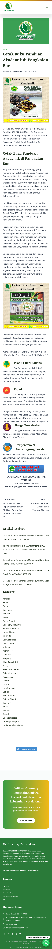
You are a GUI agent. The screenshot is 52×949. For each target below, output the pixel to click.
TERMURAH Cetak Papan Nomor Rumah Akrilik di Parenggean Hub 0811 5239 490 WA (13, 508)
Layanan (6, 886)
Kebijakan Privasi (36, 947)
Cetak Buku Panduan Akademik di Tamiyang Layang (39, 504)
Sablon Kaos (9, 695)
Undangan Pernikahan (13, 725)
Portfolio (6, 890)
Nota (5, 665)
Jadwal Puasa (9, 639)
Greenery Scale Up (12, 624)
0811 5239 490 (11, 924)
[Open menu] (47, 7)
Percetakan (8, 677)
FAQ (4, 899)
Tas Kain (7, 710)
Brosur (6, 602)
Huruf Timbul (9, 632)
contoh (6, 613)
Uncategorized (10, 717)
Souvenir (7, 703)
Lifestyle (7, 654)
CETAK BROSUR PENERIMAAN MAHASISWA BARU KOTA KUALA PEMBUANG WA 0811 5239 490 (24, 550)
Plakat (6, 680)
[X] (8, 934)
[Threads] (16, 934)
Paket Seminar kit (11, 669)
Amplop (6, 598)
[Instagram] (12, 934)
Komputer (7, 650)
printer (6, 684)
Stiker (5, 706)
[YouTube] (20, 934)
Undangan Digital (11, 721)
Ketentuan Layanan (10, 896)
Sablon (6, 691)
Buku (5, 49)
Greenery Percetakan (13, 71)
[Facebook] (4, 934)
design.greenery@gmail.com (17, 928)
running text (9, 688)
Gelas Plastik (9, 621)
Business (7, 610)
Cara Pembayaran (10, 893)
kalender (7, 647)
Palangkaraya (9, 673)
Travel (6, 714)
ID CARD (7, 636)
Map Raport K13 (10, 662)
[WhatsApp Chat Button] (46, 943)
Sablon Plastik (9, 699)
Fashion (6, 617)
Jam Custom (9, 643)
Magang (7, 658)
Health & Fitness (11, 628)
